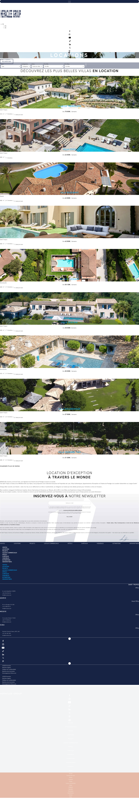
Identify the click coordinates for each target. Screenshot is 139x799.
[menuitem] (3, 24)
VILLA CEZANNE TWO (69, 452)
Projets (32, 543)
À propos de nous (71, 727)
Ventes (2, 543)
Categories (25, 64)
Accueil (70, 723)
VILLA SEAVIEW (69, 322)
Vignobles (100, 543)
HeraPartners (70, 762)
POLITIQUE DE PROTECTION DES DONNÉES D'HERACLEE (72, 510)
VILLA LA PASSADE (69, 365)
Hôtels (70, 543)
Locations (17, 543)
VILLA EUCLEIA (69, 235)
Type (2, 64)
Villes (33, 64)
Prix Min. (46, 64)
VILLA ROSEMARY (69, 192)
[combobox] (11, 66)
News (70, 770)
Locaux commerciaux (51, 543)
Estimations (117, 543)
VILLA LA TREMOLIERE (69, 106)
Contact (71, 766)
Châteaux (84, 543)
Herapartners (134, 543)
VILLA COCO (69, 149)
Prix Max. (67, 64)
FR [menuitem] (3, 24)
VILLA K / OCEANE (69, 279)
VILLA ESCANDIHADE (69, 408)
